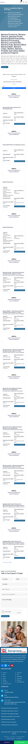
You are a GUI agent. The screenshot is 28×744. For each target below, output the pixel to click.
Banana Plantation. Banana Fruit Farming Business (12, 108)
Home (5, 12)
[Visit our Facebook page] (2, 665)
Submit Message (5, 616)
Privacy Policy (6, 736)
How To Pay (19, 672)
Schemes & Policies (7, 683)
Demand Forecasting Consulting (10, 713)
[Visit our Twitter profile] (5, 665)
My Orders (19, 680)
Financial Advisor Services (8, 719)
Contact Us (5, 682)
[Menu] (26, 2)
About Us (5, 672)
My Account (19, 678)
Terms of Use (12, 736)
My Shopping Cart (20, 682)
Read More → (4, 67)
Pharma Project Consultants (9, 722)
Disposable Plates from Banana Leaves (14, 144)
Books (4, 674)
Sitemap (4, 680)
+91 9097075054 (8, 692)
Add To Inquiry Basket (19, 123)
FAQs (18, 674)
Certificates (19, 676)
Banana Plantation (8, 182)
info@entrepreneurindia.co (11, 697)
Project (4, 676)
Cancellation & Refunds (11, 738)
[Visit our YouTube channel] (12, 665)
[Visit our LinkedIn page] (9, 665)
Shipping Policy (19, 738)
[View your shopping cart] (20, 2)
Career (4, 678)
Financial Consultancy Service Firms (11, 716)
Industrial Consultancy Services (10, 708)
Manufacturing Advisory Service (10, 711)
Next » (10, 562)
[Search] (23, 2)
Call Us (8, 742)
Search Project (14, 79)
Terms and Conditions (21, 736)
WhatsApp (22, 742)
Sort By (14, 84)
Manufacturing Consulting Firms (10, 725)
